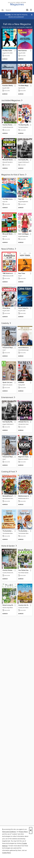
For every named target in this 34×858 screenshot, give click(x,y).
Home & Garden (8, 546)
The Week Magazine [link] (24, 85)
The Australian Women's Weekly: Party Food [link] (24, 531)
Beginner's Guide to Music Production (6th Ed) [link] (24, 457)
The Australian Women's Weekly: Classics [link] (8, 531)
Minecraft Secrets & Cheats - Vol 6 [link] (8, 160)
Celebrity (5, 323)
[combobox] (13, 10)
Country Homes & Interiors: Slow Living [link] (8, 125)
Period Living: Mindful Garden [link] (8, 605)
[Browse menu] (31, 10)
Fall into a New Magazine (17, 24)
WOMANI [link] (21, 382)
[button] (15, 50)
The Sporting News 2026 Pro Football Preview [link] (24, 125)
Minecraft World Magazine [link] (8, 234)
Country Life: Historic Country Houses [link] (24, 605)
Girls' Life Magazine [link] (24, 234)
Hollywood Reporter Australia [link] (8, 348)
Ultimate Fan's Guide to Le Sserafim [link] (24, 422)
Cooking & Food (8, 472)
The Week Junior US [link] (8, 199)
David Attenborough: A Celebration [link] (24, 348)
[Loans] (27, 10)
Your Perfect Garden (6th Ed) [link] (24, 570)
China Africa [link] (6, 308)
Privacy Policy (23, 832)
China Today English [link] (24, 308)
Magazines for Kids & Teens (13, 175)
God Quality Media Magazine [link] (24, 160)
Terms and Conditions (9, 832)
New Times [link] (21, 273)
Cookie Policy (6, 853)
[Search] (2, 10)
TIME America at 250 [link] (8, 273)
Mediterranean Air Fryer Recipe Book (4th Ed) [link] (24, 496)
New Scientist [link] (22, 50)
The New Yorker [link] (7, 50)
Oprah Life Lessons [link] (8, 382)
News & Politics (8, 249)
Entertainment (7, 397)
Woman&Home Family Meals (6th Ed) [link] (8, 496)
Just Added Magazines (11, 100)
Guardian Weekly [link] (7, 85)
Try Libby (8, 15)
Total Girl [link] (21, 199)
